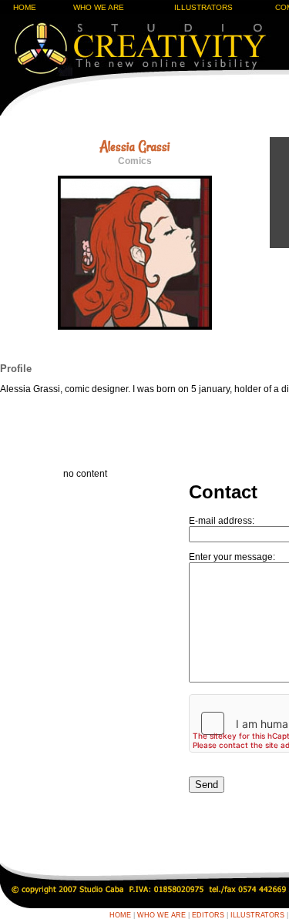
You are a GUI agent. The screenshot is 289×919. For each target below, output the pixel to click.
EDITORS (208, 915)
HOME (24, 7)
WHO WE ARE (98, 7)
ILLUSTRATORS (203, 7)
